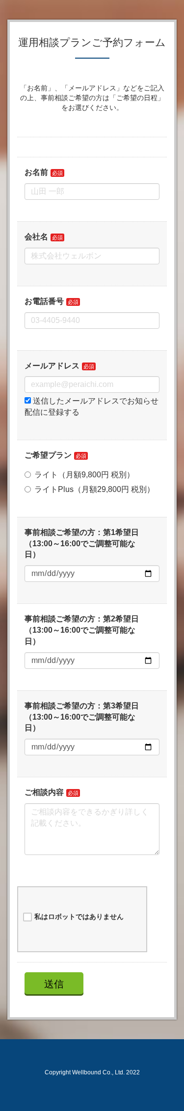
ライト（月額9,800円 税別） (84, 474)
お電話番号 (44, 301)
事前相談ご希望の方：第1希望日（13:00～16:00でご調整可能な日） (82, 543)
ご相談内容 (44, 792)
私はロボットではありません (79, 916)
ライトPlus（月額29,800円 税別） (94, 489)
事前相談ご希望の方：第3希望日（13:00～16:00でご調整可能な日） (82, 717)
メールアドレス (52, 366)
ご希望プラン (48, 455)
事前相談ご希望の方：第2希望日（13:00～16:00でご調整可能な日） (82, 630)
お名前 (36, 172)
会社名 (36, 237)
